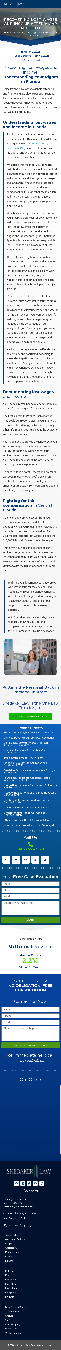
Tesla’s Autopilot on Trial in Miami (24, 757)
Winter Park (11, 1328)
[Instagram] (35, 860)
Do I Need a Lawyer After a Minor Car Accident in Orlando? (26, 744)
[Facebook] (6, 860)
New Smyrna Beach (15, 1307)
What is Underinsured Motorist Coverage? (29, 825)
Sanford (9, 1320)
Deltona (9, 1271)
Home (7, 32)
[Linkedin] (45, 860)
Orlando (9, 1315)
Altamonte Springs (15, 1239)
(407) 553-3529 (30, 849)
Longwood (10, 1292)
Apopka (9, 1243)
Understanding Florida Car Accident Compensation (25, 813)
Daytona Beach (13, 1252)
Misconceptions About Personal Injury (26, 820)
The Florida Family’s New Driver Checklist (28, 732)
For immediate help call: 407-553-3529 (30, 1058)
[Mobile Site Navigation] (57, 4)
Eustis (8, 1275)
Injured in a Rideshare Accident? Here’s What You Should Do (27, 778)
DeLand (9, 1260)
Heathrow (10, 1279)
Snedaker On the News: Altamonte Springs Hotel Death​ (29, 771)
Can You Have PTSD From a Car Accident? (29, 737)
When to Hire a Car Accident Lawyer (25, 807)
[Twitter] (16, 860)
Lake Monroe (12, 1288)
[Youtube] (25, 860)
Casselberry (11, 1248)
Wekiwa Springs (13, 1324)
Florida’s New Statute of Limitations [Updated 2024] (25, 764)
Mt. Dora (9, 1297)
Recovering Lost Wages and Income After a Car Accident (30, 793)
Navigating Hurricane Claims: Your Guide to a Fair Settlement (30, 786)
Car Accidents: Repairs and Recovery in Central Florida (27, 801)
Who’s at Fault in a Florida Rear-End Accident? (25, 751)
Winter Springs (13, 1333)
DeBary (9, 1256)
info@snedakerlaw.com (22, 1206)
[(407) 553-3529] (30, 844)
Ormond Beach (13, 1311)
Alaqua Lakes (12, 1235)
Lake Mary (10, 1284)
